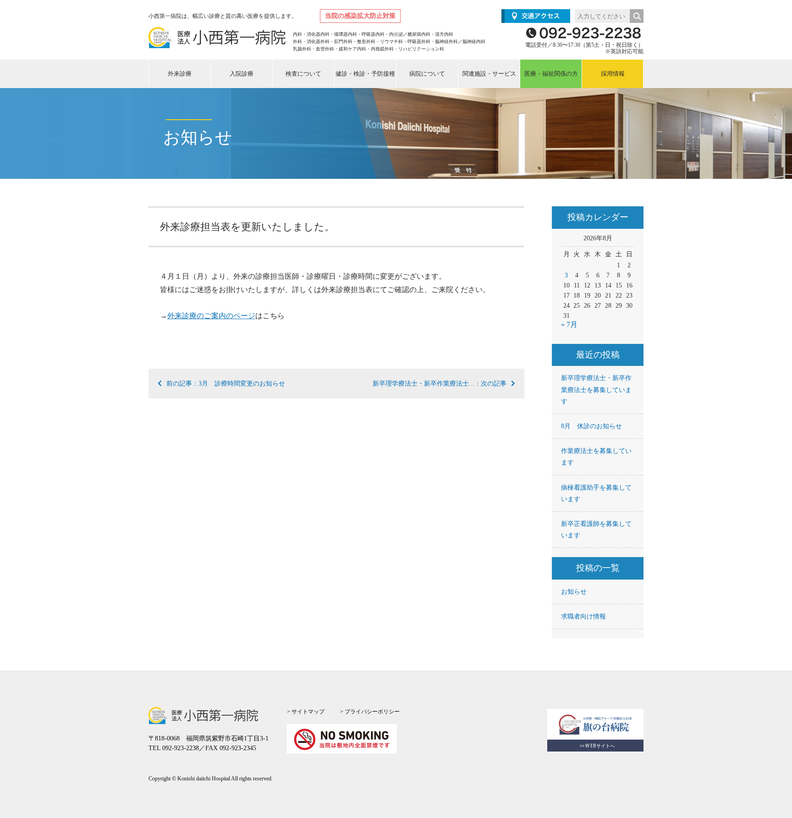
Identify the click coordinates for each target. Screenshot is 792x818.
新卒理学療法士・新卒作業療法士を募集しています (596, 389)
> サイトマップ (305, 711)
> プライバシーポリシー (370, 711)
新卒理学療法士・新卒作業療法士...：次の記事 (439, 383)
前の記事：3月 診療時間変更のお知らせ (225, 383)
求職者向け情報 (583, 616)
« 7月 (569, 324)
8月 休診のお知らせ (591, 426)
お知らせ (574, 591)
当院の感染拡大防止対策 (360, 15)
